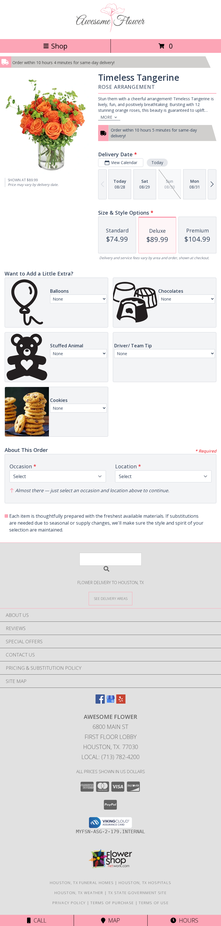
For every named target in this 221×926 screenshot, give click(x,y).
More (106, 117)
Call (38, 920)
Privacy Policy (68, 902)
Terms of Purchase (112, 902)
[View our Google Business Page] (110, 701)
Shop (59, 46)
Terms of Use (154, 902)
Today (157, 162)
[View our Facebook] (100, 701)
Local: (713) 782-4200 (110, 757)
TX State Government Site (137, 892)
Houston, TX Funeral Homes (82, 882)
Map (112, 920)
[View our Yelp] (120, 701)
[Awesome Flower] (110, 30)
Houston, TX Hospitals (145, 882)
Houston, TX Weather (78, 892)
